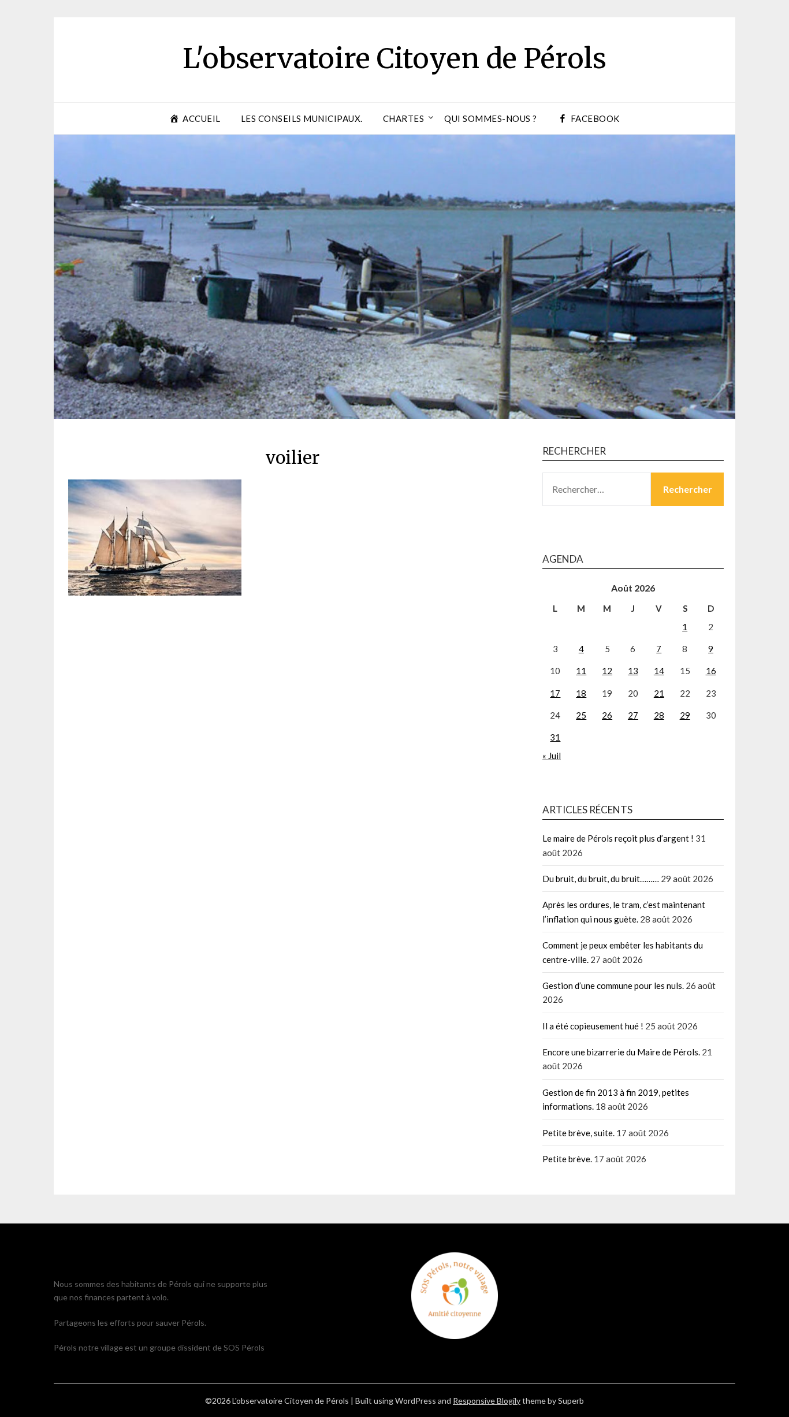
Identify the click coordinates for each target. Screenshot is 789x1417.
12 (607, 670)
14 (659, 670)
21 (659, 693)
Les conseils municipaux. (302, 118)
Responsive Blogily (486, 1400)
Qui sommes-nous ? (490, 118)
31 (555, 737)
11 (581, 670)
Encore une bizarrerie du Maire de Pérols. (621, 1052)
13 (633, 670)
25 (581, 715)
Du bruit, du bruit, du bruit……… (600, 878)
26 (607, 715)
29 (685, 715)
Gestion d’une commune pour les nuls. (613, 985)
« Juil (551, 755)
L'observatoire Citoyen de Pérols (394, 58)
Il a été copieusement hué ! (592, 1026)
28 (659, 715)
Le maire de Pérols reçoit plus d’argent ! (618, 838)
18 (581, 693)
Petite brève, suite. (578, 1133)
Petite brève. (567, 1159)
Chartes (404, 118)
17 (555, 693)
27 (633, 715)
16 (711, 670)
